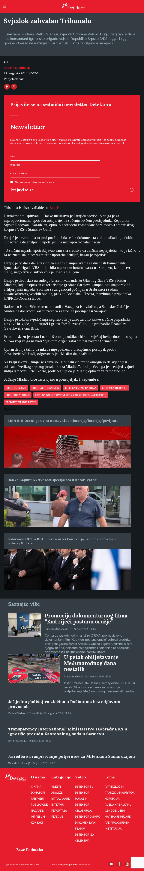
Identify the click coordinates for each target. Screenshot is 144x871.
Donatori (38, 792)
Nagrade (37, 810)
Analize (56, 792)
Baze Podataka (29, 849)
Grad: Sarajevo (16, 388)
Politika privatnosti (80, 864)
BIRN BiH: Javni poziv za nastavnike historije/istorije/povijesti (63, 420)
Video (80, 777)
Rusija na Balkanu (118, 804)
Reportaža (59, 810)
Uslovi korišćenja (60, 864)
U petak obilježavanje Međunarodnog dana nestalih (91, 663)
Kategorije (61, 777)
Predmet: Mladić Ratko (21, 402)
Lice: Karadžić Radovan (81, 388)
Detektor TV (84, 786)
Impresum (38, 816)
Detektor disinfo (87, 816)
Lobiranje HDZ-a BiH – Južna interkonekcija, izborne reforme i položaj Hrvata (62, 541)
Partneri (37, 798)
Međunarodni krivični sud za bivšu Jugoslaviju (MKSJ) (70, 395)
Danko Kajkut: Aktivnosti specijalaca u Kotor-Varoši (53, 480)
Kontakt (37, 822)
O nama (38, 777)
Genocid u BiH (115, 810)
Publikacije (39, 804)
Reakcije (57, 816)
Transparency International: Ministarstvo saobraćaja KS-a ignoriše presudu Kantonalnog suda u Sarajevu (67, 731)
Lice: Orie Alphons (18, 395)
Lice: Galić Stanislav (45, 388)
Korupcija (112, 798)
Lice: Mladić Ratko (114, 388)
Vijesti (56, 786)
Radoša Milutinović (17, 68)
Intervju (57, 804)
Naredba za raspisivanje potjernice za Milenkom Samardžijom (71, 756)
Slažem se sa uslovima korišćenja (34, 182)
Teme (110, 777)
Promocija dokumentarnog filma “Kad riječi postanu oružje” (86, 618)
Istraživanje (60, 798)
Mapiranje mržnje (117, 816)
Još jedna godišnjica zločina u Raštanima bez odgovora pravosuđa (64, 704)
